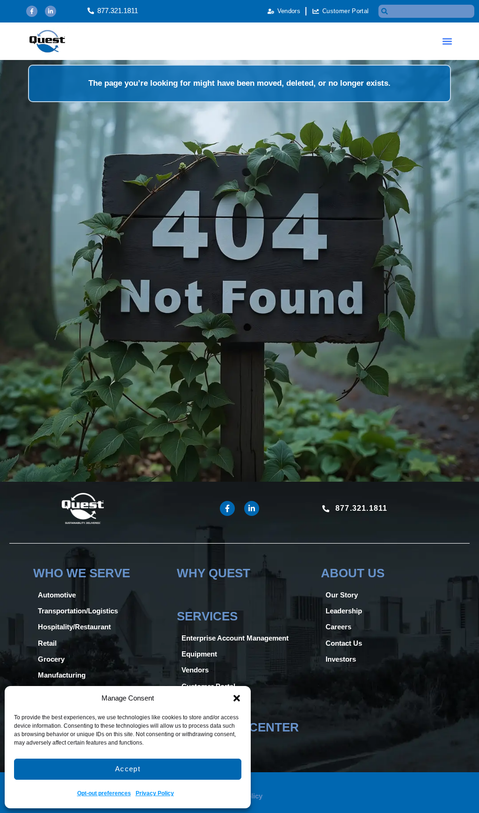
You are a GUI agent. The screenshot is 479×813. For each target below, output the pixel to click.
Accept (127, 769)
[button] (236, 698)
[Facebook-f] (31, 11)
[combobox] (426, 11)
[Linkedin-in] (50, 11)
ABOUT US (353, 573)
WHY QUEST (213, 573)
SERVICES (207, 616)
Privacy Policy (155, 793)
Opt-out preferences (104, 793)
